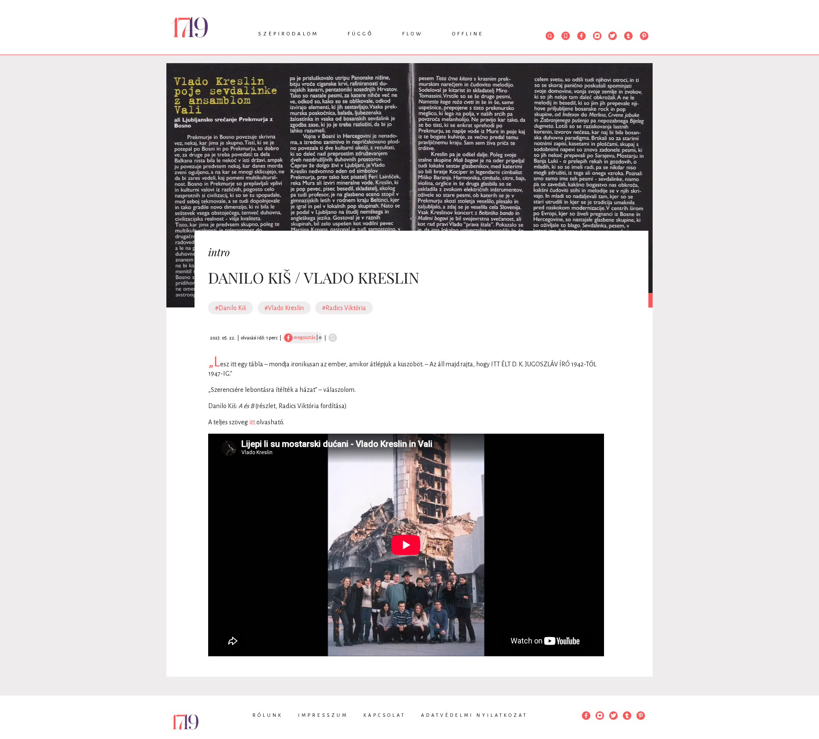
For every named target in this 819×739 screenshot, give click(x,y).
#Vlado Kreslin (284, 307)
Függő (360, 34)
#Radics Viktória (344, 307)
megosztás (304, 337)
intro (219, 252)
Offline (468, 34)
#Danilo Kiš (230, 307)
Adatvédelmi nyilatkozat (474, 715)
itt (252, 422)
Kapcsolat (384, 715)
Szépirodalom (288, 34)
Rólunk (268, 715)
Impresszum (323, 715)
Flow (412, 34)
